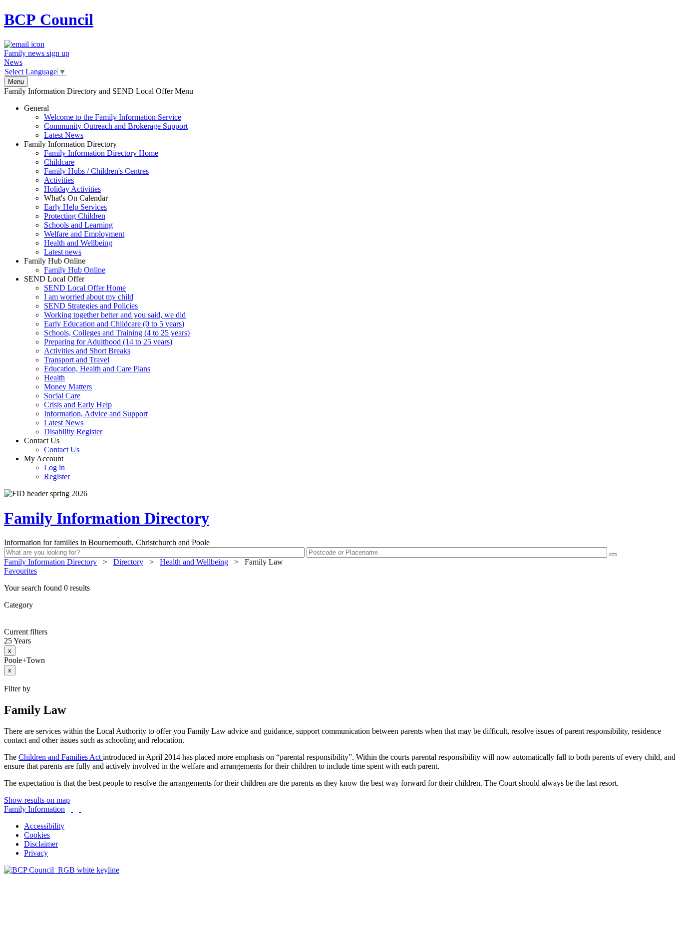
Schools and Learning (78, 225)
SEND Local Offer (107, 355)
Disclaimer (41, 844)
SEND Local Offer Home (85, 288)
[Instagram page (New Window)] (80, 809)
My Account (47, 467)
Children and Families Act (60, 757)
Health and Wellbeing (78, 243)
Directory (128, 562)
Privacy (36, 853)
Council (48, 19)
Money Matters (68, 386)
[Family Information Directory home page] (61, 870)
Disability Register (73, 431)
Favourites (20, 571)
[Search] (613, 554)
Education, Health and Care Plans (97, 368)
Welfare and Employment (84, 234)
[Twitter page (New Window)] (72, 809)
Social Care (62, 395)
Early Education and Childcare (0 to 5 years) (114, 323)
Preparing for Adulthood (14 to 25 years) (108, 341)
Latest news (62, 252)
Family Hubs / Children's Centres (96, 171)
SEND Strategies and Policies (91, 306)
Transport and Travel (76, 359)
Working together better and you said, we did (115, 315)
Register (57, 476)
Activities (59, 180)
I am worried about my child (88, 297)
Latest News (63, 135)
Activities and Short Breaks (87, 350)
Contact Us (51, 445)
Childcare (59, 162)
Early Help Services (75, 207)
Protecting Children (74, 216)
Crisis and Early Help (78, 404)
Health (54, 377)
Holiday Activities (72, 189)
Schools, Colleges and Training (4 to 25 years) (117, 332)
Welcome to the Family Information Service (112, 117)
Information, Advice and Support (96, 413)
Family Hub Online (64, 265)
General (106, 121)
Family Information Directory (91, 198)
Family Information (34, 809)
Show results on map (37, 800)
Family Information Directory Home (101, 153)
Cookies (37, 835)
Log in (54, 467)
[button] (341, 588)
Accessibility (44, 826)
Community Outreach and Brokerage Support (116, 126)
